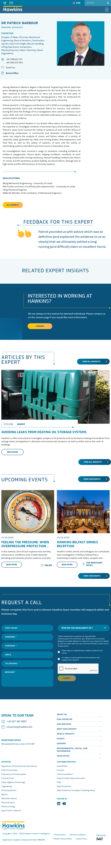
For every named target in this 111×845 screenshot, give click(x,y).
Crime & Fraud (7, 778)
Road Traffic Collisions (11, 810)
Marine (4, 794)
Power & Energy (8, 806)
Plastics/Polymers (10, 50)
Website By (101, 835)
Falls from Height (17, 43)
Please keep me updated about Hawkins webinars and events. (82, 652)
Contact (60, 770)
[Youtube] (64, 803)
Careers (61, 743)
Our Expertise (64, 719)
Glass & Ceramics (22, 40)
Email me (10, 67)
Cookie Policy (81, 839)
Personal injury (8, 802)
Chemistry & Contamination (13, 774)
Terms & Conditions (78, 835)
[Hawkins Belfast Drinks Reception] (83, 511)
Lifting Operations (10, 47)
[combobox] (84, 628)
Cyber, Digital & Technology (13, 782)
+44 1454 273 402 (14, 62)
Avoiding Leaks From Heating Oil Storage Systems (43, 432)
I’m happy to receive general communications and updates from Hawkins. (81, 659)
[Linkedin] (58, 803)
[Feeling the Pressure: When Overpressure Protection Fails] (27, 511)
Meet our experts (66, 729)
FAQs (59, 782)
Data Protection (64, 786)
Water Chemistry (28, 50)
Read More (11, 564)
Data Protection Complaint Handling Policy (76, 790)
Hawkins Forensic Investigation (37, 833)
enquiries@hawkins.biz (19, 727)
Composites (25, 47)
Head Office (63, 756)
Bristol (9, 73)
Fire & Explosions (9, 790)
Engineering (6, 786)
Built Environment (9, 770)
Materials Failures (9, 798)
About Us (62, 714)
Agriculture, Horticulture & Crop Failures (19, 766)
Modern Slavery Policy (63, 839)
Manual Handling (35, 43)
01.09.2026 (7, 538)
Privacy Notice (63, 646)
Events (61, 739)
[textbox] (84, 628)
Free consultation (65, 774)
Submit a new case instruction (71, 778)
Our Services (64, 724)
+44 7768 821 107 (14, 59)
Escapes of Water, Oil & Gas (14, 37)
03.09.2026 (63, 538)
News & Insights (65, 734)
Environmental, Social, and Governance (72, 749)
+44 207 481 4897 (17, 721)
